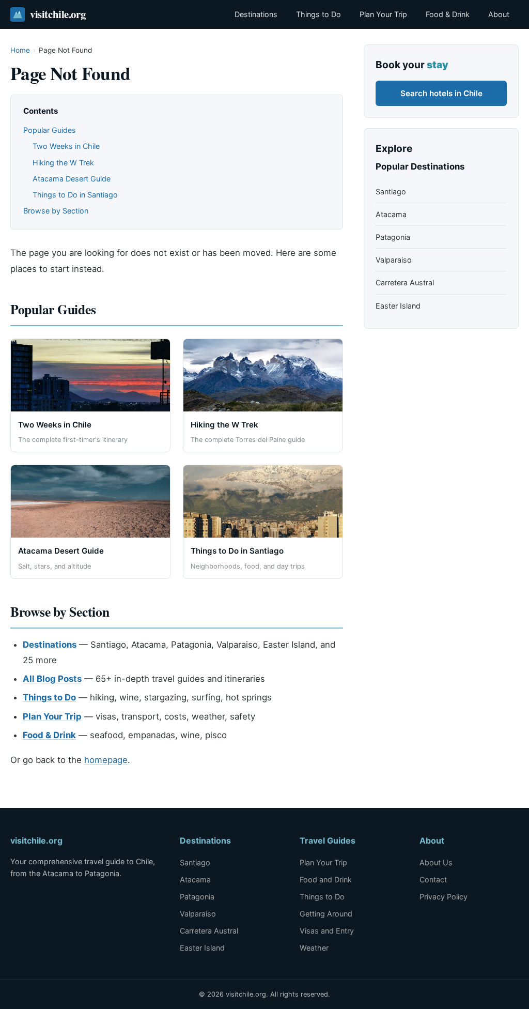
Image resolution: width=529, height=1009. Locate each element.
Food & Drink (448, 14)
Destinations (256, 14)
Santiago (391, 191)
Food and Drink (326, 879)
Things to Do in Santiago (75, 194)
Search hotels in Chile (441, 93)
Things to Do (318, 14)
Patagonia (393, 237)
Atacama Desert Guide (72, 178)
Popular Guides (49, 130)
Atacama (391, 214)
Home (20, 50)
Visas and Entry (327, 930)
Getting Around (326, 913)
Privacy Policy (443, 896)
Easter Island (398, 305)
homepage (106, 760)
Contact (433, 879)
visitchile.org (57, 14)
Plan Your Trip (383, 14)
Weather (314, 947)
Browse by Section (55, 210)
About (498, 14)
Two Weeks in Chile (66, 146)
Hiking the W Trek (63, 162)
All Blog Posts (52, 679)
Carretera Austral (405, 282)
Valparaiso (394, 259)
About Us (436, 862)
